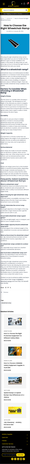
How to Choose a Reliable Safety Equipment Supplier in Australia (14, 365)
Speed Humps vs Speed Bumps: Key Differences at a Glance (14, 395)
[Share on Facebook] (5, 287)
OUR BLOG (9, 18)
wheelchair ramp (6, 303)
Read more (7, 341)
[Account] (21, 4)
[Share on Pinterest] (8, 287)
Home (2, 18)
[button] (3, 4)
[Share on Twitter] (10, 287)
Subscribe (20, 455)
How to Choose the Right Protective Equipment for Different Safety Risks (13, 335)
